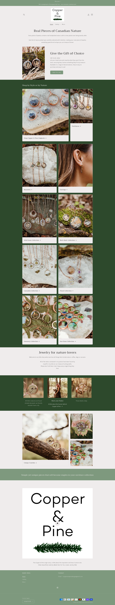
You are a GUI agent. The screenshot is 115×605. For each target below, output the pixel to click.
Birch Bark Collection (67, 240)
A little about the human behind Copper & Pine (57, 405)
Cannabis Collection (31, 291)
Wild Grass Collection (31, 240)
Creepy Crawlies (29, 463)
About (23, 582)
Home (23, 576)
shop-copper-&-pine (80, 602)
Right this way (57, 72)
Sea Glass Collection (67, 341)
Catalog (24, 579)
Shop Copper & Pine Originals (34, 138)
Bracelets (27, 190)
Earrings (63, 190)
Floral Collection (66, 291)
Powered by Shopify (89, 602)
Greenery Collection (31, 341)
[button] (24, 14)
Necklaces (75, 126)
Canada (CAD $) (27, 601)
